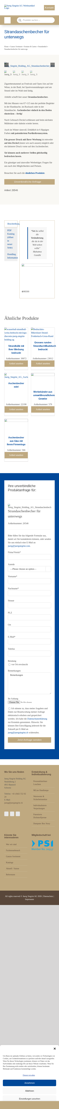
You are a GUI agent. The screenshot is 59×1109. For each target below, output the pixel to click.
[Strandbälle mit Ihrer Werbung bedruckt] (16, 329)
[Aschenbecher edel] (16, 375)
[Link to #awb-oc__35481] (7, 20)
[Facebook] (6, 814)
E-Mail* (11, 637)
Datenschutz (48, 896)
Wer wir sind (11, 844)
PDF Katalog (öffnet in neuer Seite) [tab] (10, 239)
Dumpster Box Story (41, 823)
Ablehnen (29, 1091)
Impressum (29, 899)
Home (6, 47)
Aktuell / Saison (12, 868)
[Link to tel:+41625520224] (9, 1105)
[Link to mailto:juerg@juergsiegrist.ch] (29, 1105)
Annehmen (29, 1083)
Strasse (11, 600)
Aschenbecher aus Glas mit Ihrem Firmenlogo (16, 441)
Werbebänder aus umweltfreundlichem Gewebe (44, 395)
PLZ (10, 612)
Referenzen (10, 875)
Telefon (11, 649)
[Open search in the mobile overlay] (36, 20)
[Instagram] (12, 814)
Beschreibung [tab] (12, 224)
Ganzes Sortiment (16, 47)
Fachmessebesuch (13, 850)
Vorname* (12, 576)
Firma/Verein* (14, 552)
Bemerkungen (14, 671)
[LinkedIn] (18, 814)
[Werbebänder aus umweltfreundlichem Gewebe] (43, 375)
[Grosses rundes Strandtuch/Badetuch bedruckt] (43, 329)
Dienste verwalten (29, 1075)
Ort (9, 625)
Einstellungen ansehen (29, 1098)
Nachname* (13, 588)
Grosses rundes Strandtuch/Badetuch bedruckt (44, 346)
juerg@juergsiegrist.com (19, 546)
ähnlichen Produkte (35, 173)
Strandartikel (42, 47)
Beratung (12, 661)
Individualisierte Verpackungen (40, 807)
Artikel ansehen (16, 363)
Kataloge (9, 862)
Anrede (11, 564)
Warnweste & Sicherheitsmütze (40, 797)
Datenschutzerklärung (37, 719)
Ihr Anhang (13, 698)
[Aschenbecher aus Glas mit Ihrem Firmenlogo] (16, 420)
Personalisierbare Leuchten (40, 782)
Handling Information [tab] (12, 256)
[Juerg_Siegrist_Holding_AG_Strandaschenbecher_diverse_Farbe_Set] (29, 65)
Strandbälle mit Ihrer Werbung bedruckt (16, 349)
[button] (54, 1048)
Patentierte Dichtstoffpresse (39, 816)
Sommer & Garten (30, 47)
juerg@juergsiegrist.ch (18, 732)
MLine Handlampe (41, 790)
